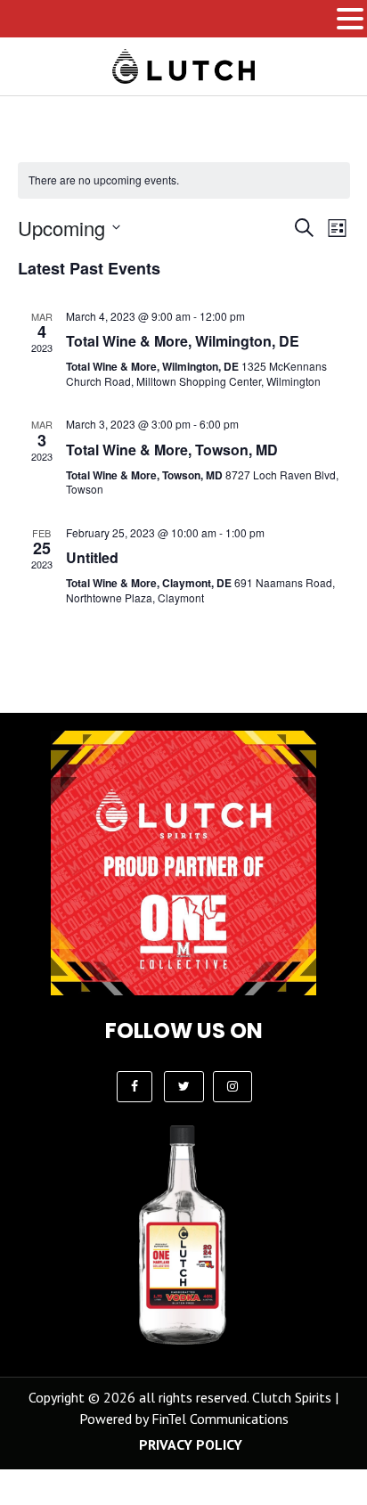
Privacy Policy (190, 1444)
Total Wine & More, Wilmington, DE (182, 341)
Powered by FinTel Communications (184, 1418)
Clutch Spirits (291, 1397)
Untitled (92, 557)
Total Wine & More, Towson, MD (172, 449)
